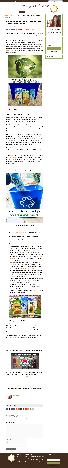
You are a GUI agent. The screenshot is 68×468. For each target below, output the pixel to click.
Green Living (21, 12)
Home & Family (27, 461)
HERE (15, 403)
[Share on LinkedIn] (14, 29)
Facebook (21, 381)
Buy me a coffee (10, 411)
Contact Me (31, 1)
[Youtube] (14, 405)
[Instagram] (11, 405)
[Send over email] (30, 29)
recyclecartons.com (12, 157)
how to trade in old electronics (33, 250)
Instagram (32, 381)
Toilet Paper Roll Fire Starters (13, 416)
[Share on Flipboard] (26, 29)
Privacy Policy (21, 1)
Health (26, 12)
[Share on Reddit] (16, 29)
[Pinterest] (10, 405)
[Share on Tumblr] (23, 29)
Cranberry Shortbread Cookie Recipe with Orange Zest (18, 418)
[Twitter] (8, 405)
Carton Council (9, 50)
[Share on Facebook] (7, 29)
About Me (9, 1)
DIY (42, 12)
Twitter (26, 381)
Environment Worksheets (49, 12)
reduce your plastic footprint (27, 268)
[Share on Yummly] (19, 29)
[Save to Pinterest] (12, 29)
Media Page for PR (15, 1)
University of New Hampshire (34, 397)
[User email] (15, 405)
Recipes (15, 12)
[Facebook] (7, 405)
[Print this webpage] (33, 29)
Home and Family (32, 12)
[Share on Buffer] (21, 29)
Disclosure (26, 1)
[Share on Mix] (28, 29)
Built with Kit (54, 51)
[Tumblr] (12, 405)
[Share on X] (9, 29)
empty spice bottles (37, 290)
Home (6, 1)
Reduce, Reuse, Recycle (18, 415)
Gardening (39, 12)
